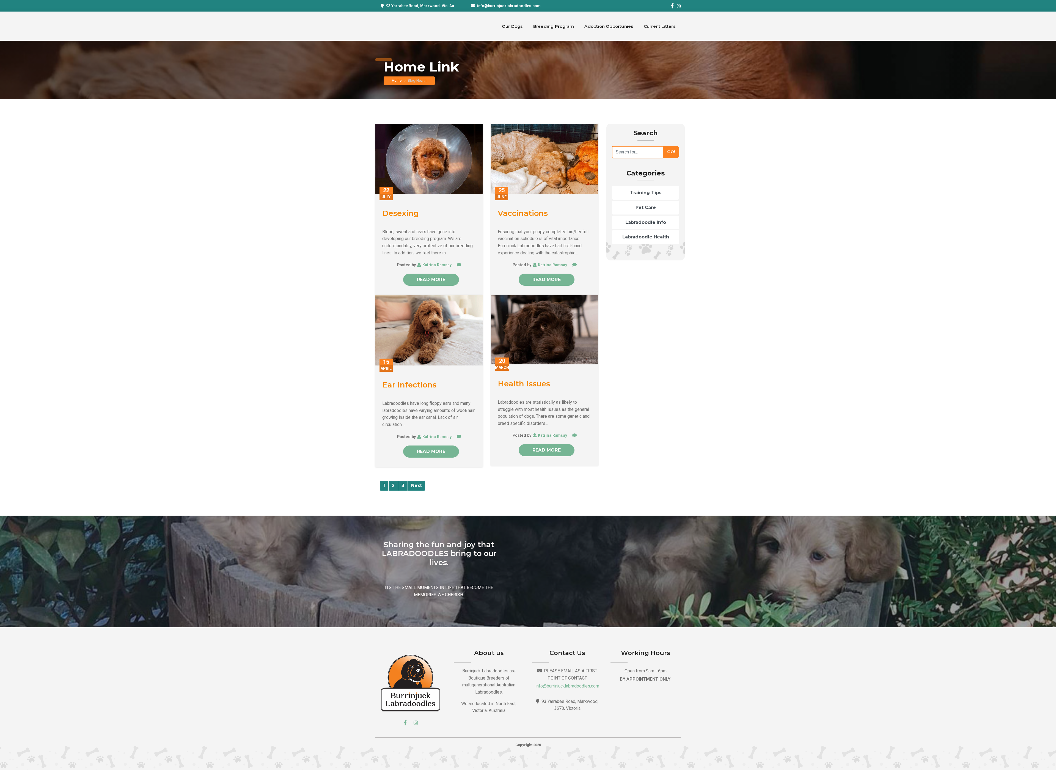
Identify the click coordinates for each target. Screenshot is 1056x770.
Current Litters (659, 26)
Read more (431, 279)
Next (416, 485)
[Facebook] (672, 6)
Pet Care (646, 207)
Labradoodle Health (645, 237)
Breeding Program (553, 26)
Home (397, 80)
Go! (671, 151)
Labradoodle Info (645, 222)
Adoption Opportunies (608, 26)
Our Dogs (512, 26)
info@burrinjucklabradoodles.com (509, 6)
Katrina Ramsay (437, 265)
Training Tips (645, 192)
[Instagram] (679, 6)
